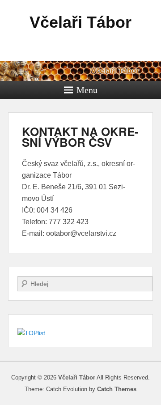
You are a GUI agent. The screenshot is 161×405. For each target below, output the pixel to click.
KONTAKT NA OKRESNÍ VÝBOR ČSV (80, 136)
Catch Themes (116, 389)
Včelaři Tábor (80, 22)
